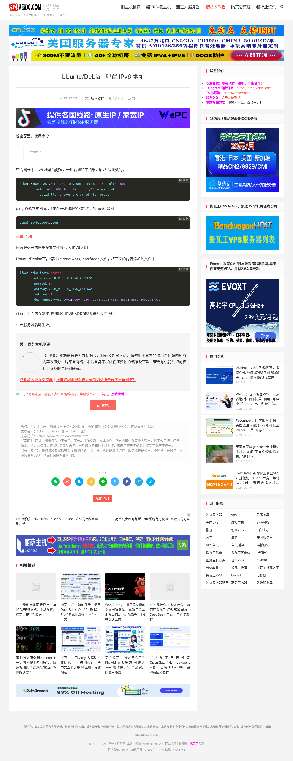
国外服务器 (188, 7)
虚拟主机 (237, 522)
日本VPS (237, 560)
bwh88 (262, 560)
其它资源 (241, 7)
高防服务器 (239, 583)
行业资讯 (266, 7)
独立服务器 (214, 515)
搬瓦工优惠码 (240, 552)
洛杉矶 (261, 575)
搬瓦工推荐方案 (268, 568)
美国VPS (212, 522)
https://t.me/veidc (236, 93)
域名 (234, 537)
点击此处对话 (231, 97)
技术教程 (215, 7)
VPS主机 (212, 545)
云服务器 (263, 515)
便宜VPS (237, 530)
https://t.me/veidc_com (254, 88)
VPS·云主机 (158, 7)
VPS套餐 (212, 568)
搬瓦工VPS (214, 575)
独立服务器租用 (217, 583)
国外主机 (263, 530)
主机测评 (237, 545)
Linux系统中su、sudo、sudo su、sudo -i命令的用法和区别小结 (57, 521)
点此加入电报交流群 (36, 379)
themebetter (149, 743)
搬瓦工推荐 (239, 568)
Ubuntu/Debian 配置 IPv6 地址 (103, 76)
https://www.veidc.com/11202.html (63, 436)
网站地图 (170, 743)
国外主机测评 (25, 7)
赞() (134, 98)
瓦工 (209, 537)
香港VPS (263, 522)
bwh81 (236, 575)
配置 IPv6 (24, 236)
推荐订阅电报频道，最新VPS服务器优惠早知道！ (96, 379)
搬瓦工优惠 (214, 552)
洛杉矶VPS (264, 545)
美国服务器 (265, 537)
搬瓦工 (211, 530)
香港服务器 (265, 583)
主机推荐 (131, 7)
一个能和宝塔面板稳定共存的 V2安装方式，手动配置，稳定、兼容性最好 (36, 609)
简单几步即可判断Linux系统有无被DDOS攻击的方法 (152, 519)
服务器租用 (265, 552)
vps (234, 515)
